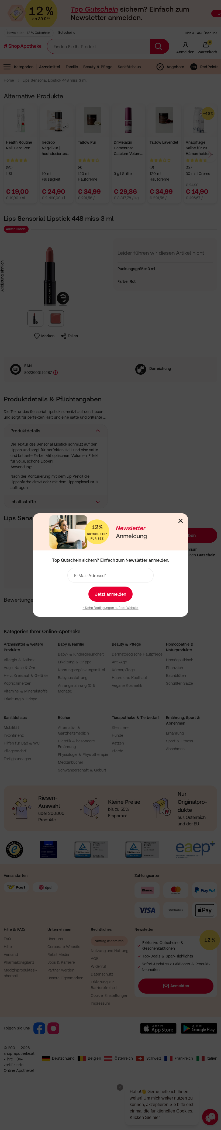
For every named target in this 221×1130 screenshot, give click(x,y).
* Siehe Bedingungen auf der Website (110, 608)
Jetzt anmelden (110, 594)
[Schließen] (180, 520)
